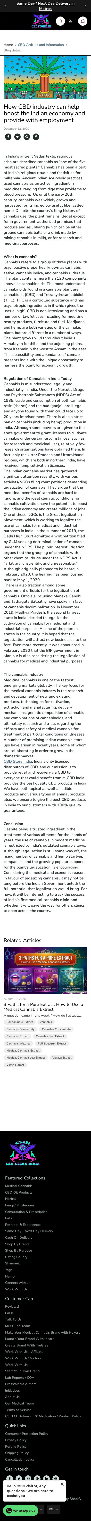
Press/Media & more (21, 1384)
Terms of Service (18, 1410)
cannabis (46, 1022)
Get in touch (17, 1469)
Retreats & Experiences (23, 1224)
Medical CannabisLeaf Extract (26, 1058)
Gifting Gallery (16, 1257)
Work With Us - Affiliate (24, 1351)
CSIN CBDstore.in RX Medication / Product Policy (43, 1416)
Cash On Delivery (18, 1237)
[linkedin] (46, 1478)
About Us (12, 1397)
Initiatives (12, 1390)
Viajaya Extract (61, 1058)
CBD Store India (18, 761)
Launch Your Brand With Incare (29, 1339)
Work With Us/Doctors (23, 1358)
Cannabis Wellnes (18, 1043)
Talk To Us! (13, 1319)
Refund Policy (15, 1446)
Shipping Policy (17, 1453)
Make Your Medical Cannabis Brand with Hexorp (42, 1332)
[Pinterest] (26, 136)
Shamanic (12, 1263)
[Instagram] (28, 1478)
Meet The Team (17, 1326)
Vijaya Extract (15, 1065)
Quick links (15, 1426)
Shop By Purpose (18, 1250)
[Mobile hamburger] (9, 21)
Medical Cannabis (19, 1186)
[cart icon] (82, 21)
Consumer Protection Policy (26, 1433)
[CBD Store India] (41, 21)
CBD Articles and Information (41, 44)
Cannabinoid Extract (20, 1022)
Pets (8, 1218)
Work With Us (16, 1289)
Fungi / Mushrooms (20, 1205)
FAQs (9, 1313)
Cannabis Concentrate (56, 1029)
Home (8, 44)
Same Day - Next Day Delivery (29, 1231)
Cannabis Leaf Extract (50, 1036)
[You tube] (55, 1478)
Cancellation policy (19, 1459)
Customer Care (19, 1298)
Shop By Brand (17, 1244)
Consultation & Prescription (26, 1212)
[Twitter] (17, 136)
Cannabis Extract (17, 1036)
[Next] (85, 6)
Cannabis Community (20, 1029)
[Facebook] (8, 136)
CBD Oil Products (19, 1192)
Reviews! (12, 1306)
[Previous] (5, 6)
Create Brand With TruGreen (27, 1345)
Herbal (10, 1198)
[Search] (60, 21)
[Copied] (36, 136)
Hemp (10, 1276)
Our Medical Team (19, 1403)
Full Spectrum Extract (52, 1043)
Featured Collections (25, 1178)
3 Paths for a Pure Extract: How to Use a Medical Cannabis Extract (43, 1007)
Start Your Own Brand (22, 1371)
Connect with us (17, 1282)
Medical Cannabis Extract (23, 1051)
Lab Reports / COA (19, 1377)
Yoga (9, 1270)
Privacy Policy (15, 1440)
